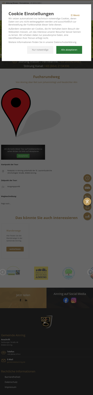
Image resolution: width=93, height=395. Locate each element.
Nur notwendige (40, 49)
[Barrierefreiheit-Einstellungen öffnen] (87, 202)
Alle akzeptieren (69, 49)
